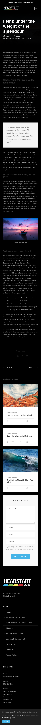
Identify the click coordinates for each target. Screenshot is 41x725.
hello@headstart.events (25, 2)
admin (8, 36)
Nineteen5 (11, 596)
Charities (9, 628)
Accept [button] (6, 721)
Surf (22, 38)
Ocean (17, 38)
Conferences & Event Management (19, 623)
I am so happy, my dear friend (19, 415)
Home (8, 612)
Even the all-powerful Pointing (19, 436)
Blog (18, 36)
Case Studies (11, 644)
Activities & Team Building (16, 617)
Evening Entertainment (14, 633)
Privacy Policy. (11, 717)
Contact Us (10, 650)
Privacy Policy (11, 655)
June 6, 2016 (12, 412)
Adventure (10, 38)
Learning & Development (15, 639)
